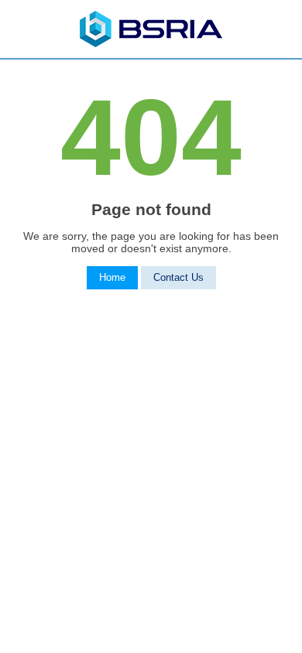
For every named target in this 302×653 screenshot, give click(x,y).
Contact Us (178, 277)
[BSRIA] (151, 43)
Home (112, 277)
